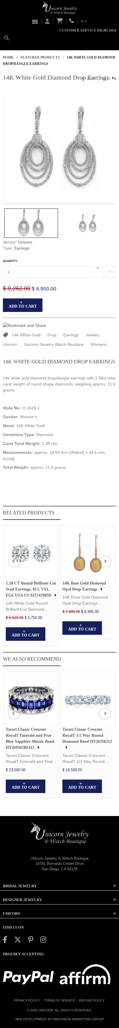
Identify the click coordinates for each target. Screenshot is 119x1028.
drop (51, 335)
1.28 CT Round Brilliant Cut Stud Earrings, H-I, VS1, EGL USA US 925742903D (31, 589)
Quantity (10, 261)
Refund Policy (92, 1000)
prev (91, 79)
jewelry (92, 335)
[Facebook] (5, 940)
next (106, 79)
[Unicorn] (59, 8)
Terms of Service (59, 1000)
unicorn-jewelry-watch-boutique (54, 344)
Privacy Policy (27, 1000)
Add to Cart (23, 306)
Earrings (21, 248)
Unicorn (25, 242)
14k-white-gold (26, 335)
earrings (71, 335)
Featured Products (40, 57)
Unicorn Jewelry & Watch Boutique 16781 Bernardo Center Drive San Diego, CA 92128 (60, 863)
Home (8, 57)
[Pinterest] (30, 940)
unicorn (10, 344)
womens (99, 344)
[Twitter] (17, 940)
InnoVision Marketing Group (78, 1019)
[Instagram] (43, 940)
